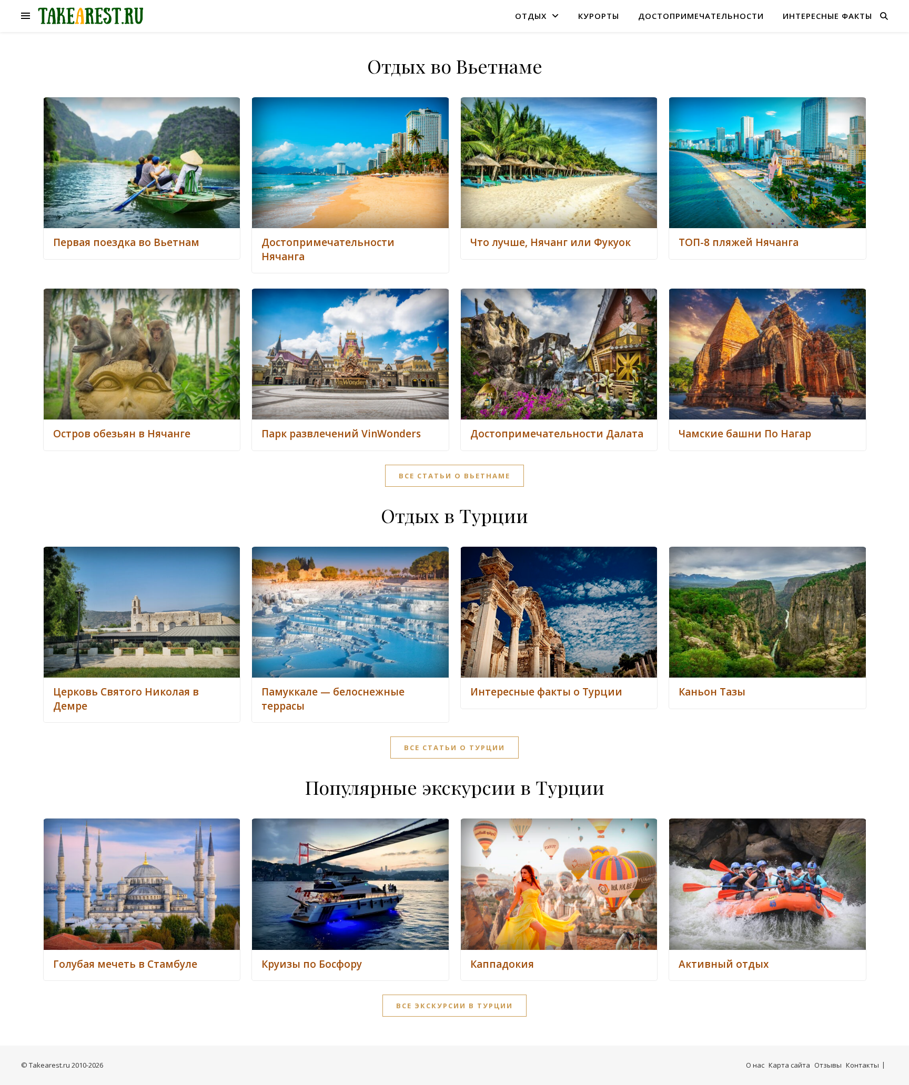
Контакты (862, 1065)
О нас (755, 1065)
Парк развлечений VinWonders (341, 434)
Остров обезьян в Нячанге (121, 434)
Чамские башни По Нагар (745, 434)
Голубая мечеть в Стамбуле (125, 964)
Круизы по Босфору (311, 964)
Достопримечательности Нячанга (328, 249)
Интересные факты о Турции (546, 692)
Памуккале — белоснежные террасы (333, 699)
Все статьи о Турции (454, 747)
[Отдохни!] (90, 16)
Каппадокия (502, 964)
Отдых (531, 16)
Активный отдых (724, 964)
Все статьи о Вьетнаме (454, 475)
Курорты (598, 16)
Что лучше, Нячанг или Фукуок (550, 242)
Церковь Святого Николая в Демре (126, 699)
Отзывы (828, 1065)
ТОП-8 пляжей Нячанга (739, 242)
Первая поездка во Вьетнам (126, 242)
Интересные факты (827, 16)
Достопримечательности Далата (556, 434)
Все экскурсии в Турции (454, 1005)
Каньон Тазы (712, 692)
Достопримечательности (701, 16)
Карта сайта (789, 1065)
